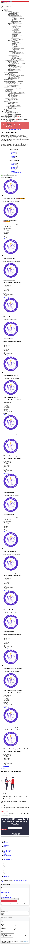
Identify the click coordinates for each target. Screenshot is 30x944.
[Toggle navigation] (11, 1)
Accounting (16, 32)
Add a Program (15, 898)
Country (2, 924)
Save (2, 914)
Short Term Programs (16, 15)
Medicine (16, 43)
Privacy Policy (26, 941)
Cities (23, 91)
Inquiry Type (4, 934)
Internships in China (15, 69)
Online (15, 16)
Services (6, 101)
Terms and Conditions (19, 880)
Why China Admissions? (12, 121)
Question (3, 936)
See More (3, 768)
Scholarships (14, 96)
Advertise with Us (7, 859)
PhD (12, 155)
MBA (15, 39)
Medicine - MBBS (18, 23)
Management (14, 167)
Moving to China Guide (16, 88)
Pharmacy (13, 171)
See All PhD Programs (19, 53)
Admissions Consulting (13, 102)
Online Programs (15, 12)
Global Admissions (7, 855)
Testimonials (18, 114)
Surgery (12, 173)
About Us (6, 109)
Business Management (19, 48)
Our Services (6, 843)
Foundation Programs (16, 21)
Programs (6, 9)
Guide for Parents (15, 86)
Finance (15, 35)
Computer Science (18, 31)
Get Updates (3, 829)
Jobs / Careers (14, 98)
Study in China (13, 129)
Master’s (13, 153)
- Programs (7, 6)
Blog (9, 99)
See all (15, 36)
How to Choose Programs (16, 66)
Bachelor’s (13, 152)
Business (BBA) (17, 28)
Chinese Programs (15, 13)
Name (2, 921)
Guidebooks (10, 82)
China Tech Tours (12, 106)
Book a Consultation (11, 117)
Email (2, 931)
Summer (22, 16)
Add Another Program (5, 898)
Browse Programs (5, 892)
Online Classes (11, 81)
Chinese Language (18, 26)
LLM (22, 43)
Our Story (10, 114)
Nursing (15, 25)
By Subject (10, 55)
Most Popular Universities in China (16, 75)
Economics (16, 33)
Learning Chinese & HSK (16, 67)
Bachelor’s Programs (15, 22)
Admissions (13, 93)
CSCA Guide (13, 85)
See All (23, 63)
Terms (20, 941)
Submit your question (5, 942)
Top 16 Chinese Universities (14, 76)
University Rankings (12, 73)
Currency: (6, 876)
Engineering (16, 42)
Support (10, 111)
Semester (22, 18)
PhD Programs (14, 46)
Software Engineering (16, 172)
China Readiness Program (12, 115)
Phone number (17, 929)
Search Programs (7, 850)
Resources (6, 79)
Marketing (16, 29)
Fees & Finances (14, 95)
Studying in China (12, 65)
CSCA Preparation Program (14, 103)
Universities (7, 72)
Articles (10, 89)
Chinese (15, 19)
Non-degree (13, 156)
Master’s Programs (15, 38)
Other (15, 45)
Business (21, 39)
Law (21, 35)
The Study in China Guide (16, 83)
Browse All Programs (13, 70)
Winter (15, 18)
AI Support (20, 81)
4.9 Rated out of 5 (5, 811)
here (18, 116)
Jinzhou (19, 129)
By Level (10, 11)
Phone (2, 927)
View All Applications (6, 897)
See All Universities (12, 78)
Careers (5, 846)
